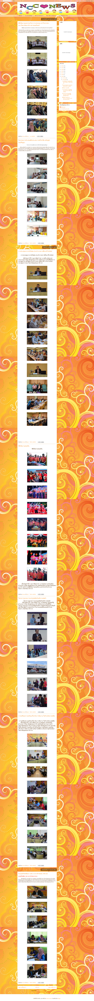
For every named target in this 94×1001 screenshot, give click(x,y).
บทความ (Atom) (40, 990)
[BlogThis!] (38, 136)
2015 (62, 69)
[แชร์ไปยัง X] (40, 136)
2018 (62, 74)
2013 (62, 65)
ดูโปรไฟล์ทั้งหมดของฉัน (64, 109)
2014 (62, 67)
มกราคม (64, 77)
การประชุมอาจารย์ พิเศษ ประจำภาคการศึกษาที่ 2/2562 (35, 251)
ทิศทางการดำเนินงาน (39, 15)
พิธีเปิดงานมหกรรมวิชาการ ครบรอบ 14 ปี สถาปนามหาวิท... (67, 98)
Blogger (59, 998)
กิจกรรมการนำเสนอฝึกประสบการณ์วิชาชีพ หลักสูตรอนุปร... (66, 94)
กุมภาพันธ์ (64, 79)
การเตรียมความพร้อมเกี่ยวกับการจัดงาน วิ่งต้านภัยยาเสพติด (36, 716)
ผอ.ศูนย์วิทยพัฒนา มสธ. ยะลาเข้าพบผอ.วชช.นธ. (33, 873)
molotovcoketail (49, 998)
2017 (62, 72)
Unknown (63, 107)
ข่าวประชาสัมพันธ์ (28, 15)
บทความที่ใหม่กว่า (22, 987)
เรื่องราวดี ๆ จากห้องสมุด (51, 15)
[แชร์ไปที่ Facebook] (41, 136)
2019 (62, 76)
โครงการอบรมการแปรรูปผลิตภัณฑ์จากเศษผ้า (32, 598)
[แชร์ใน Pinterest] (42, 136)
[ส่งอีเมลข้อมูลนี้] (37, 136)
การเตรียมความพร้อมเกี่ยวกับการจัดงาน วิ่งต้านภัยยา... (67, 82)
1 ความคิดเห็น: (32, 136)
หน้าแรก (20, 15)
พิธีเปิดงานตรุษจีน (23, 446)
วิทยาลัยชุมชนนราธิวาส (63, 15)
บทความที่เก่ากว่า (52, 987)
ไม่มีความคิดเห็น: (33, 243)
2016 (62, 71)
